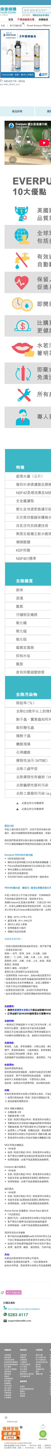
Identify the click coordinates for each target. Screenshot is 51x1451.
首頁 (10, 19)
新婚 (19, 1447)
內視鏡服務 (8, 1378)
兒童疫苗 (23, 1355)
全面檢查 (7, 1355)
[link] (11, 1421)
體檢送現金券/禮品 (41, 15)
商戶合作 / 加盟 (35, 1445)
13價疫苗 (23, 1362)
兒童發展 (7, 1395)
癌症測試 (7, 1381)
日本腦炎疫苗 (25, 1376)
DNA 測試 (8, 1385)
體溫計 (22, 1391)
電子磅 (22, 1393)
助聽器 (22, 1396)
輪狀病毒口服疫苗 (27, 1374)
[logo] (8, 15)
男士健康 (7, 1366)
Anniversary (29, 1447)
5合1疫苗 (23, 1366)
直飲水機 (39, 1355)
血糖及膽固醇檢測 (27, 1389)
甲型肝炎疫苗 (25, 1364)
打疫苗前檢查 (9, 1359)
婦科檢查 (7, 1357)
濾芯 (37, 1371)
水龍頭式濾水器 (42, 1362)
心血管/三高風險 (10, 1369)
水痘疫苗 (23, 1371)
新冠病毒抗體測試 (11, 1362)
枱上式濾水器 (41, 1357)
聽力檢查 (7, 1390)
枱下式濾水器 (13, 1292)
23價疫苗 (23, 1359)
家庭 (39, 1447)
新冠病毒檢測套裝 (11, 1364)
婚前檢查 (7, 1371)
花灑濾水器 (40, 1369)
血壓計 (22, 1386)
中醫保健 (7, 1392)
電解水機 (39, 1374)
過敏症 (6, 1376)
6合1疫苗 (23, 1369)
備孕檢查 (7, 1374)
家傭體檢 (7, 1383)
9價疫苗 (23, 1357)
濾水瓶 (38, 1366)
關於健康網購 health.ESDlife (15, 1445)
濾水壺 (38, 1364)
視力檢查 (7, 1388)
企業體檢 (7, 1397)
